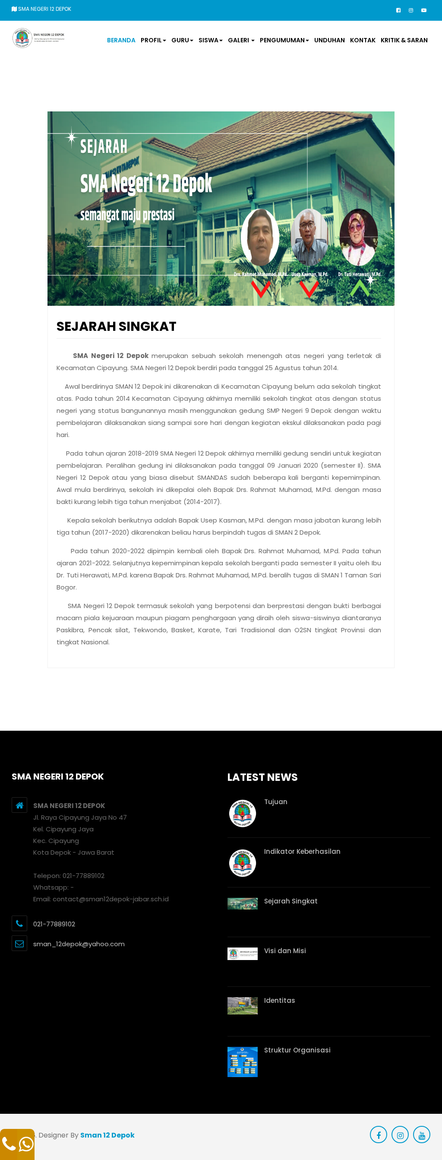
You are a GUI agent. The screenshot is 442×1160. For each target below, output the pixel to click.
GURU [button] (180, 40)
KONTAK (363, 40)
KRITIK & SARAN (404, 40)
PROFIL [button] (151, 40)
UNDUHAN (329, 40)
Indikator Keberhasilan (302, 851)
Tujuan (275, 801)
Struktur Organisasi (297, 1050)
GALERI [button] (239, 40)
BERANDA (121, 40)
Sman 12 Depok (107, 1135)
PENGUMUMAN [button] (282, 40)
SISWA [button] (208, 40)
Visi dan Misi (285, 950)
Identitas (279, 1000)
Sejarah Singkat (291, 901)
